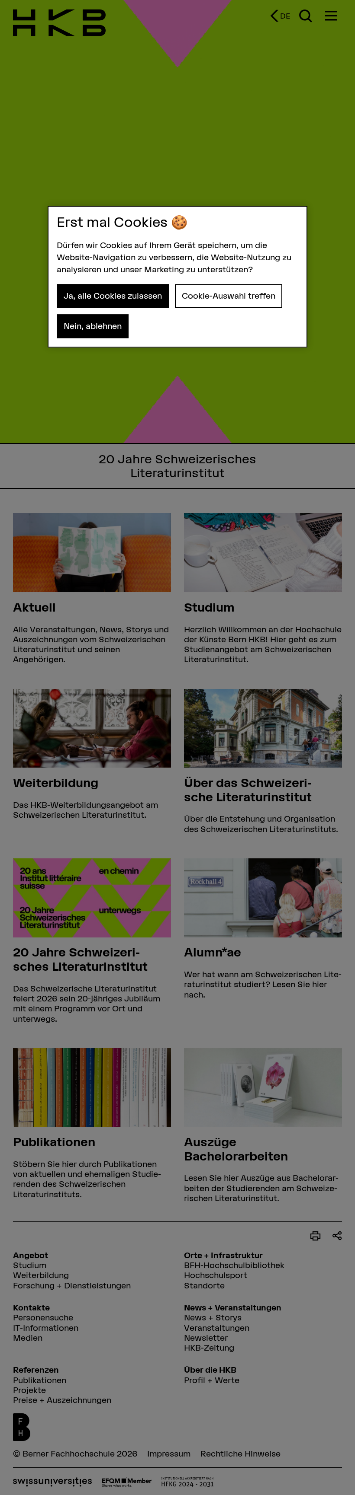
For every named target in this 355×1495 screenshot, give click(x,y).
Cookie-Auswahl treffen (228, 295)
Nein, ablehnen (93, 326)
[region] (177, 276)
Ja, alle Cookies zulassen (113, 295)
